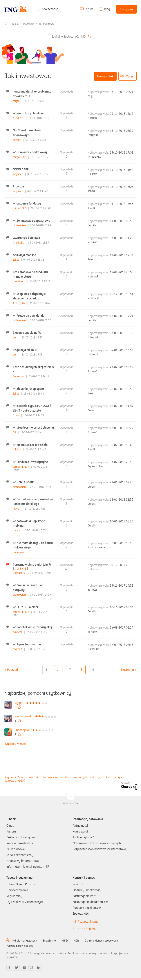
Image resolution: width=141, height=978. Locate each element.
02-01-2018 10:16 (121, 543)
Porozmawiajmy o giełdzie (30, 564)
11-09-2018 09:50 (121, 221)
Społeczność (50, 9)
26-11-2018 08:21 (121, 92)
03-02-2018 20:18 (121, 462)
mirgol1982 (20, 157)
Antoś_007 (19, 303)
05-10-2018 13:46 (121, 204)
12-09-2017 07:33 (121, 645)
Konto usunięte (96, 547)
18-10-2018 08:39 (121, 130)
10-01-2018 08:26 (121, 521)
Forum (89, 9)
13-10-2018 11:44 (121, 170)
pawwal (18, 632)
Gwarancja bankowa (26, 238)
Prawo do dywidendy (30, 315)
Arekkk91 (18, 118)
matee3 (18, 649)
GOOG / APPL (21, 169)
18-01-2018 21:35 (121, 499)
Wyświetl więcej (15, 743)
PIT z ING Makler (27, 607)
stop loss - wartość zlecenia (35, 427)
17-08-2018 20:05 (121, 272)
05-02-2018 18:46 (121, 445)
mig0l (16, 101)
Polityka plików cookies (19, 945)
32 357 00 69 (86, 929)
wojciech (18, 174)
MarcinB (92, 117)
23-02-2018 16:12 (121, 367)
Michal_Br (93, 649)
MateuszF (93, 276)
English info (49, 940)
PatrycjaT (93, 135)
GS (15, 432)
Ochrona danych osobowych (101, 940)
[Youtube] (24, 968)
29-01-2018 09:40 (121, 482)
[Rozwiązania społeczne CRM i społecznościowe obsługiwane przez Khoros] (129, 785)
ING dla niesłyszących (24, 940)
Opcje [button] (129, 76)
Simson (17, 139)
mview (17, 530)
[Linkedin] (39, 968)
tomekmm (19, 281)
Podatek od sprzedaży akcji (35, 627)
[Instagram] (31, 968)
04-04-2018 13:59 (121, 350)
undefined (19, 552)
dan (15, 337)
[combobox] (70, 36)
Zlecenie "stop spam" (31, 389)
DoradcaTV (19, 572)
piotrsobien (19, 225)
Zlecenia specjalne (25, 332)
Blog (107, 9)
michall (17, 449)
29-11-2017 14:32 (121, 585)
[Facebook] (9, 968)
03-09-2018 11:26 (121, 238)
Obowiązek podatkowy (32, 152)
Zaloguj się (126, 9)
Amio (16, 415)
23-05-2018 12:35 (121, 333)
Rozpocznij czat (88, 921)
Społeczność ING (5, 23)
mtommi (93, 354)
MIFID (65, 940)
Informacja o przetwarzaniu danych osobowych (72, 777)
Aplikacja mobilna (24, 255)
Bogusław (19, 376)
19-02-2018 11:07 (121, 406)
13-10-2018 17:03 (121, 152)
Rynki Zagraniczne (29, 644)
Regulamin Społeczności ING (21, 777)
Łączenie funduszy (29, 203)
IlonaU (91, 191)
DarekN (92, 225)
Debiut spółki (25, 482)
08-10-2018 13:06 (121, 187)
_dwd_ (17, 508)
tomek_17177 (21, 466)
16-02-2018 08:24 (121, 428)
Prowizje (18, 186)
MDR (76, 940)
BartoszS (92, 371)
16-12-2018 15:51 (121, 294)
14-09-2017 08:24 (121, 627)
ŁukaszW (92, 174)
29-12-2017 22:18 (121, 565)
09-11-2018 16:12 (121, 113)
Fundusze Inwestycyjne (32, 462)
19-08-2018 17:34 (121, 255)
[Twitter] (17, 968)
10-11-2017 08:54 (121, 607)
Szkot (16, 259)
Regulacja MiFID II (25, 350)
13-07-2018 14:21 (121, 316)
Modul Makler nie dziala (32, 445)
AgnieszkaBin (95, 466)
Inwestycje (28, 24)
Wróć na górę (70, 803)
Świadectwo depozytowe (33, 220)
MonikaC (92, 242)
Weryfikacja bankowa (31, 113)
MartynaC (93, 298)
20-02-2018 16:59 (121, 389)
